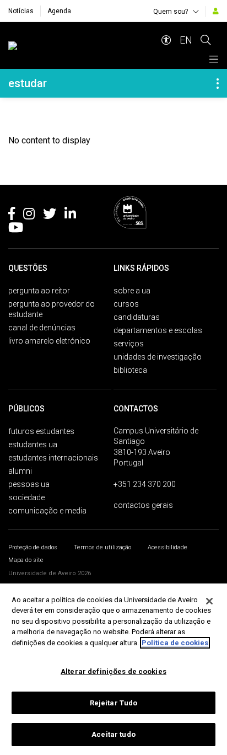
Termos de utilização (102, 547)
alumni (20, 471)
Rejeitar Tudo (114, 703)
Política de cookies (175, 643)
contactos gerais (143, 505)
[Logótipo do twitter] (49, 215)
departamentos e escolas (158, 330)
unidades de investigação (158, 356)
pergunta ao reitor (39, 290)
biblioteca (130, 370)
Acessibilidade (167, 547)
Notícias (21, 11)
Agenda (59, 11)
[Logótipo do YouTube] (15, 229)
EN (186, 40)
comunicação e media (47, 510)
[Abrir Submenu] (218, 83)
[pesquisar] (205, 40)
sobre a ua (132, 290)
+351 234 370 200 (145, 484)
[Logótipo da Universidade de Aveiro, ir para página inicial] (80, 45)
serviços (129, 343)
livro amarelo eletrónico (49, 340)
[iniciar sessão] (216, 11)
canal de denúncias (41, 327)
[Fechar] (209, 601)
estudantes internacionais (53, 457)
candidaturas (137, 317)
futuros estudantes (41, 431)
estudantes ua (32, 444)
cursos (126, 303)
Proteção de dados (32, 547)
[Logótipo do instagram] (29, 215)
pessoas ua (29, 484)
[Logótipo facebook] (11, 215)
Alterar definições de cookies (113, 671)
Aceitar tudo (113, 734)
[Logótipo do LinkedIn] (70, 215)
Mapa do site (26, 560)
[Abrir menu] (214, 59)
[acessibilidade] (166, 40)
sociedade (26, 497)
